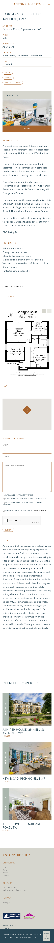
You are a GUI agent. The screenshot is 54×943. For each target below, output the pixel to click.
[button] (26, 410)
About (5, 873)
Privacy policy (9, 925)
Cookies (6, 928)
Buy (4, 867)
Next (47, 115)
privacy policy (40, 511)
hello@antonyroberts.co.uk (14, 890)
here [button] (35, 937)
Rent (5, 870)
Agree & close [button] (46, 936)
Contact (47, 4)
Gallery (10, 95)
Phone (8, 78)
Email (7, 73)
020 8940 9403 (9, 887)
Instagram (7, 902)
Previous (6, 115)
